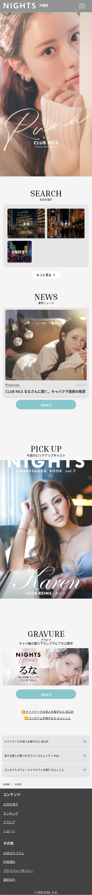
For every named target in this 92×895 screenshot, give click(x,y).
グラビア (9, 822)
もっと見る (46, 275)
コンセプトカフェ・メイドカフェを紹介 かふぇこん (34, 770)
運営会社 (9, 879)
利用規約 (9, 862)
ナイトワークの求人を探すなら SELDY (50, 712)
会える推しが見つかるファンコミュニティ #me (31, 755)
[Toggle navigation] (82, 6)
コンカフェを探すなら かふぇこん (49, 718)
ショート (9, 831)
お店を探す (10, 804)
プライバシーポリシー (18, 870)
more (46, 404)
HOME (6, 784)
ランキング (10, 813)
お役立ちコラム (13, 853)
